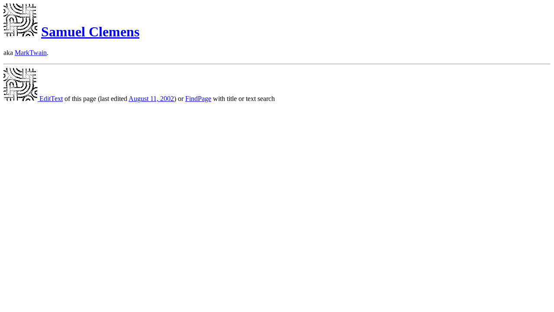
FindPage (198, 98)
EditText (50, 98)
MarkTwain (31, 52)
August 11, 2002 (151, 98)
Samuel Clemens (90, 31)
